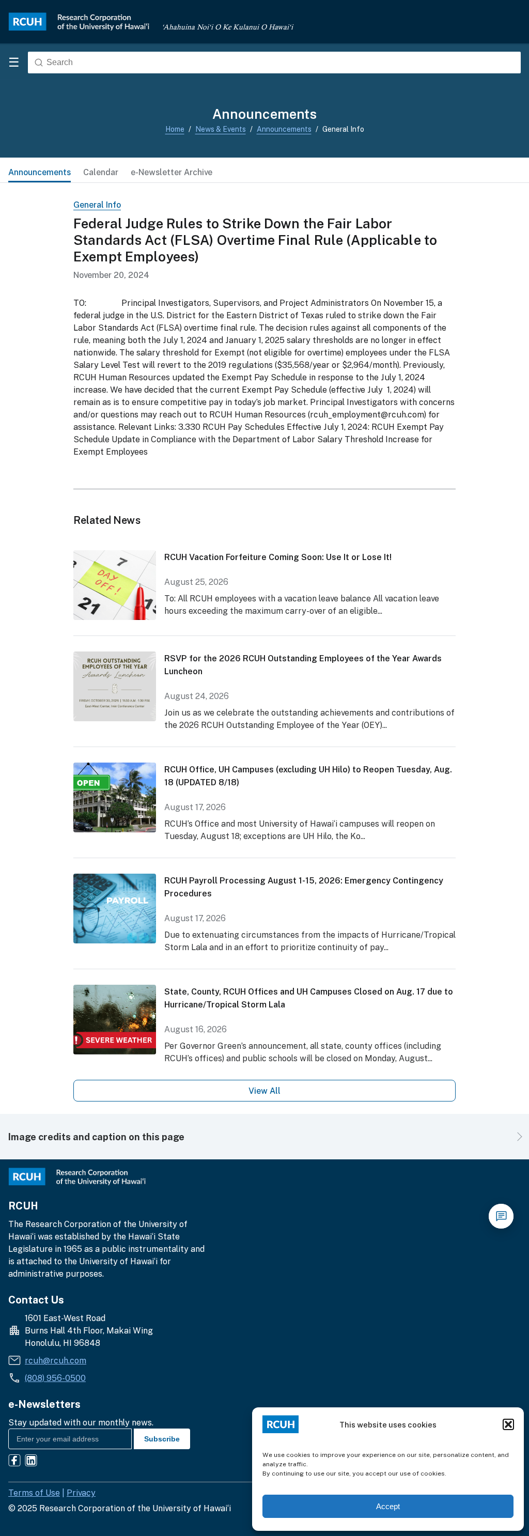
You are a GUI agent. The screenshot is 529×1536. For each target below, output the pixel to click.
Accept (388, 1506)
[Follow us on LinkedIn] (31, 1461)
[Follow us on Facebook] (14, 1461)
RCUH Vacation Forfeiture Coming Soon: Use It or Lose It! (278, 557)
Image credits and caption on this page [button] (96, 1136)
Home (174, 129)
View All (264, 1090)
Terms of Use (34, 1492)
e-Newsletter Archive (171, 172)
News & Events (220, 129)
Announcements (284, 129)
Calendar (100, 172)
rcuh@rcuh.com (55, 1360)
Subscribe (162, 1439)
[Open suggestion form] (501, 1216)
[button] (508, 1424)
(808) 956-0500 (55, 1378)
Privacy (81, 1492)
